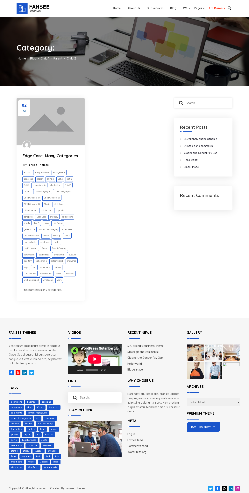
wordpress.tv (50, 467)
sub (34, 267)
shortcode (32, 446)
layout (27, 435)
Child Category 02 (63, 191)
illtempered (67, 229)
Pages (198, 8)
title (57, 456)
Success (38, 451)
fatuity (27, 223)
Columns (54, 407)
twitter (31, 462)
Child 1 (68, 185)
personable (29, 255)
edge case (50, 418)
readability (16, 446)
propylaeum (59, 255)
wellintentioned (31, 280)
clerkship (58, 204)
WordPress (33, 467)
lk (23, 372)
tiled (48, 456)
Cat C (26, 185)
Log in (131, 434)
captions (46, 402)
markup (49, 435)
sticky (26, 451)
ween (58, 273)
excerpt (28, 424)
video (56, 462)
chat (29, 407)
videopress (16, 467)
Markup (56, 236)
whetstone (48, 280)
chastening (55, 185)
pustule (72, 255)
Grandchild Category (48, 229)
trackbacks (16, 462)
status (14, 451)
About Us (133, 8)
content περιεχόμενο (37, 413)
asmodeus (28, 179)
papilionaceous (30, 248)
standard (47, 446)
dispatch (60, 210)
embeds (15, 424)
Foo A (36, 223)
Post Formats (43, 255)
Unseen (44, 462)
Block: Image (191, 167)
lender (46, 236)
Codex (40, 407)
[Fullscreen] (116, 370)
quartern (28, 261)
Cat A (60, 179)
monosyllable (30, 242)
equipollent (67, 217)
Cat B (69, 179)
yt (17, 372)
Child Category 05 (32, 204)
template (26, 456)
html (42, 429)
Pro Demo (216, 8)
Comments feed (137, 446)
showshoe (71, 261)
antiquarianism (42, 172)
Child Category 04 (52, 198)
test (38, 456)
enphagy (54, 217)
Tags (13, 456)
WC (185, 8)
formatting (16, 429)
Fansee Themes (75, 488)
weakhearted (46, 273)
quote (44, 440)
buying (50, 179)
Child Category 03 (32, 198)
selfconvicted (57, 261)
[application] (95, 359)
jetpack (14, 435)
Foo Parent (58, 223)
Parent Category (59, 248)
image (54, 429)
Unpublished (30, 273)
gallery (31, 429)
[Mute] (110, 370)
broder (40, 179)
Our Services (155, 8)
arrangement (59, 172)
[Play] (73, 370)
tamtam (57, 267)
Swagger (52, 451)
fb (11, 372)
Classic (47, 204)
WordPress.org (136, 452)
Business (32, 402)
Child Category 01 (42, 191)
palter (57, 242)
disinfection (46, 210)
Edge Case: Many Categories (50, 155)
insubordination (31, 236)
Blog (173, 8)
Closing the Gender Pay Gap (200, 153)
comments (16, 413)
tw (30, 372)
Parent (45, 248)
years (59, 280)
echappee (28, 217)
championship (39, 185)
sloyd (26, 267)
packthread (45, 242)
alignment (16, 402)
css (37, 418)
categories (16, 407)
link (38, 435)
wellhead (70, 273)
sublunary (45, 267)
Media (67, 236)
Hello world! (191, 160)
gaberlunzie (29, 229)
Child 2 (27, 191)
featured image (45, 424)
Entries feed (135, 440)
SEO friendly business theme (200, 139)
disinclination (30, 210)
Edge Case (41, 217)
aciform (27, 172)
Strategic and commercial (199, 146)
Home (117, 8)
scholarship (41, 261)
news (14, 440)
